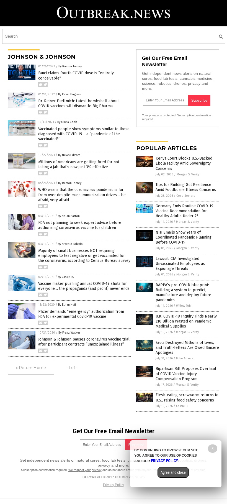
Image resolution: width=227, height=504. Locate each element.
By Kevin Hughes (69, 94)
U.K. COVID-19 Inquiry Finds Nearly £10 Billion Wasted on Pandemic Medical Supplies (186, 321)
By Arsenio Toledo (70, 244)
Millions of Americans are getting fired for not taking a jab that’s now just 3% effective (78, 164)
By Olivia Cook (67, 122)
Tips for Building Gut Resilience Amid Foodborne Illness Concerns (186, 187)
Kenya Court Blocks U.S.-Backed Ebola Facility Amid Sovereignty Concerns (184, 163)
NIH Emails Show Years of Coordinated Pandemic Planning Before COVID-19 (183, 237)
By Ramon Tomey (70, 66)
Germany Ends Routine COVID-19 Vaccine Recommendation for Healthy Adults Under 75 (184, 211)
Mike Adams (184, 358)
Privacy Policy (113, 485)
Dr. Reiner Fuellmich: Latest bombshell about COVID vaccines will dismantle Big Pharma (78, 103)
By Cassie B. (66, 277)
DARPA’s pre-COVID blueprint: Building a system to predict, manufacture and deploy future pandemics (183, 293)
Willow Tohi (184, 306)
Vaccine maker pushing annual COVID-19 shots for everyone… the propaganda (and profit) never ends (84, 286)
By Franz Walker (69, 332)
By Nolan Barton (69, 216)
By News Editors (69, 155)
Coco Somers (185, 196)
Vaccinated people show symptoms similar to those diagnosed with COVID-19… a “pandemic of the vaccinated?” (84, 134)
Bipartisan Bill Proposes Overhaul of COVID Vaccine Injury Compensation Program (186, 373)
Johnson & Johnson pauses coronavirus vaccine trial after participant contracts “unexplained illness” (84, 342)
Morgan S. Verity (188, 174)
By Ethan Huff (67, 304)
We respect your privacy (85, 470)
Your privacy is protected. (159, 115)
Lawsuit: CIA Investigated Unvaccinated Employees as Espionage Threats (180, 263)
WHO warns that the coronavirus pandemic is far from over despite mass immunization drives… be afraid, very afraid (82, 194)
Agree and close (173, 472)
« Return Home (31, 367)
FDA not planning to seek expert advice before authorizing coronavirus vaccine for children (79, 225)
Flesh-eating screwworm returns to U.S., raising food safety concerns (187, 397)
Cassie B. (182, 406)
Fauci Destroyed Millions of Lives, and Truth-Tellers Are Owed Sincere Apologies (187, 347)
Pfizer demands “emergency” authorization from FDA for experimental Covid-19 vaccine (81, 314)
